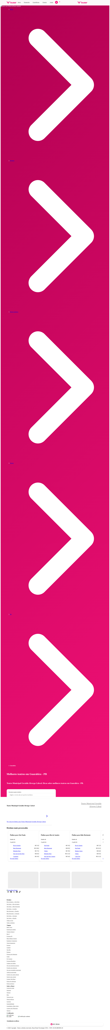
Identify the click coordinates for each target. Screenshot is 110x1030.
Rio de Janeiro (17, 845)
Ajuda (51, 2)
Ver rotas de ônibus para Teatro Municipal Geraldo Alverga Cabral (26, 821)
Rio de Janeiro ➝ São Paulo (13, 902)
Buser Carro (9, 927)
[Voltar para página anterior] (60, 2)
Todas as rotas (10, 920)
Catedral (8, 947)
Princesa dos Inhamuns (12, 954)
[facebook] (11, 892)
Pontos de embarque (11, 981)
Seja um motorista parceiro (13, 965)
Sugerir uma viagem (11, 977)
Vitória (46, 851)
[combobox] (31, 795)
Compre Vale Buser (11, 979)
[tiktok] (19, 892)
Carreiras (9, 1001)
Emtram (8, 945)
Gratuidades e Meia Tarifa (13, 1006)
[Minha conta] (56, 2)
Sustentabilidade (10, 1004)
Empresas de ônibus (11, 929)
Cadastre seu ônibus (11, 963)
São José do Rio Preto (18, 853)
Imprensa (9, 990)
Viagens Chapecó (10, 931)
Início (19, 2)
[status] (23, 880)
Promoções (27, 2)
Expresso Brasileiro (11, 961)
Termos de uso (10, 997)
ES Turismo (9, 959)
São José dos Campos (49, 856)
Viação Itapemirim (11, 943)
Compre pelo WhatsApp (12, 1008)
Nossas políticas (10, 999)
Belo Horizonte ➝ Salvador (13, 913)
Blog (8, 995)
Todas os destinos (11, 922)
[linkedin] (16, 892)
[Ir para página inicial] (12, 2)
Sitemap (8, 1010)
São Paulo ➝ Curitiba (12, 909)
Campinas (15, 856)
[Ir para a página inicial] (12, 890)
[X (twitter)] (13, 892)
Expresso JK (9, 936)
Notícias (8, 992)
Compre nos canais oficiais (13, 974)
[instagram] (8, 892)
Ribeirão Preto (17, 851)
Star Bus (9, 950)
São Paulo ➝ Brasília (11, 918)
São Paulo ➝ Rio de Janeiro (13, 904)
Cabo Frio (77, 856)
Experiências (36, 2)
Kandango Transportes (12, 940)
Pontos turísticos (10, 983)
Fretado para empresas (12, 968)
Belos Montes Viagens (12, 938)
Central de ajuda (10, 988)
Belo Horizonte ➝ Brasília (13, 911)
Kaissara (8, 952)
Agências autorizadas (11, 972)
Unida (8, 956)
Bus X (8, 934)
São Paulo (46, 845)
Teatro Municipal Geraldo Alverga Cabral (91, 804)
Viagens (45, 2)
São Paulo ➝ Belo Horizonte (13, 906)
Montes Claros (78, 851)
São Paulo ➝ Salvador (12, 916)
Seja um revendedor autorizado (14, 970)
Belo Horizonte (17, 848)
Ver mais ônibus (14, 858)
